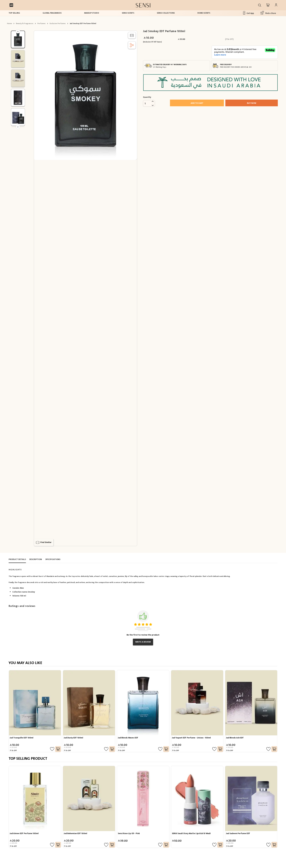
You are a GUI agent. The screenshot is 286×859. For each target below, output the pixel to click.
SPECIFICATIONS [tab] (52, 559)
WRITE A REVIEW (143, 642)
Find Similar (46, 542)
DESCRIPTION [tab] (35, 559)
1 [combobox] (145, 104)
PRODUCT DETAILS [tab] (17, 559)
